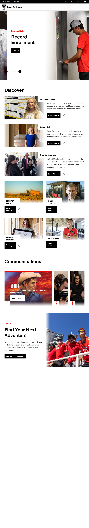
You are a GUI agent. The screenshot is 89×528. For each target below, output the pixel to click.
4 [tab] (14, 71)
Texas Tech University (10, 2)
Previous (6, 71)
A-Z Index (79, 2)
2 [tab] (10, 71)
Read (8, 50)
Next (19, 71)
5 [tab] (16, 71)
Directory (67, 2)
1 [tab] (9, 71)
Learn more (16, 298)
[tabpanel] (44, 45)
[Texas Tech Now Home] (3, 6)
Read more (8, 209)
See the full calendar (14, 356)
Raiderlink (73, 2)
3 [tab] (12, 71)
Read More (52, 115)
